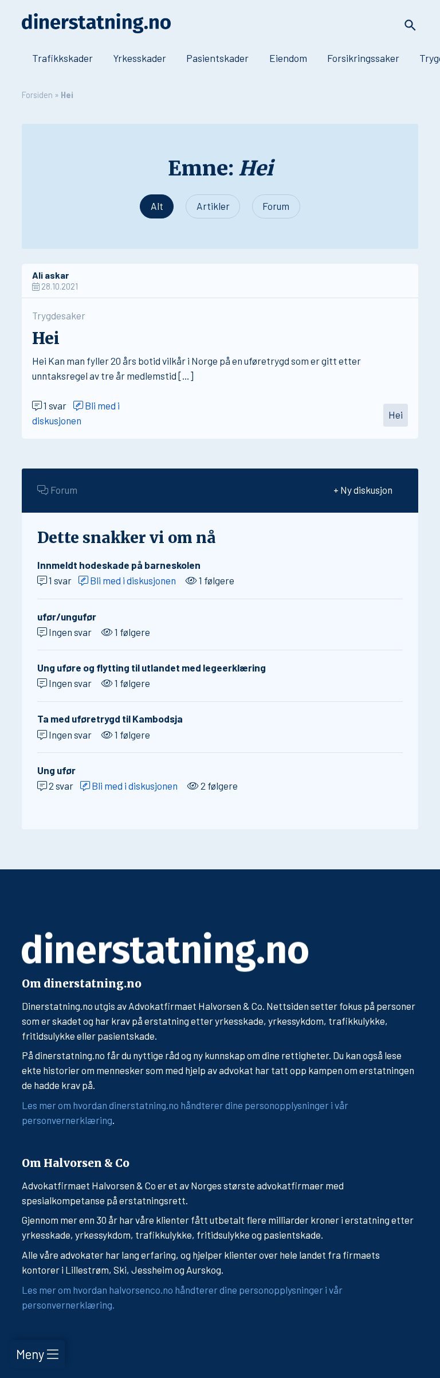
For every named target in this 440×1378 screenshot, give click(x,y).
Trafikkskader (62, 58)
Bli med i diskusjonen (132, 580)
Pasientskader (217, 58)
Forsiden (37, 94)
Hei (395, 414)
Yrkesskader (139, 58)
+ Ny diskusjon (362, 489)
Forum (275, 206)
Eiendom (288, 58)
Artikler (213, 206)
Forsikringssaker (363, 58)
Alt (157, 206)
